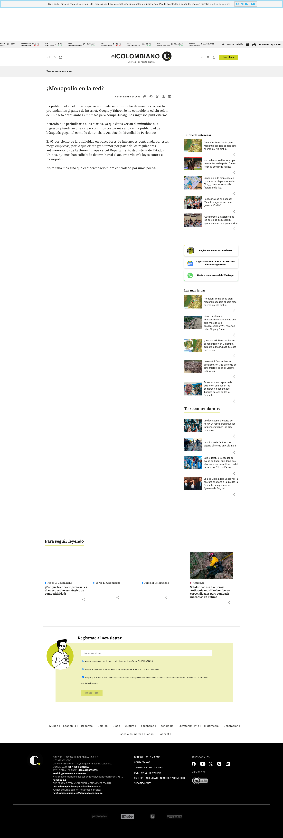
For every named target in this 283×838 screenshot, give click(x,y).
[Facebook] (163, 96)
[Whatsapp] (151, 96)
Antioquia (198, 582)
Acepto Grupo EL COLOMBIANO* (119, 661)
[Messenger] (144, 96)
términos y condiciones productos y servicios (112, 661)
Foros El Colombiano (59, 582)
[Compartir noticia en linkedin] (169, 96)
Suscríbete (228, 57)
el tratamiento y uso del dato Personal (108, 669)
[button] (234, 154)
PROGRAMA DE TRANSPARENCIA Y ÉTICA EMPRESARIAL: (82, 783)
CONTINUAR (245, 4)
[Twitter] (157, 96)
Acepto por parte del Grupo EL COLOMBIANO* (122, 669)
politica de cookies (220, 4)
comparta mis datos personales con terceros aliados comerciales (146, 677)
